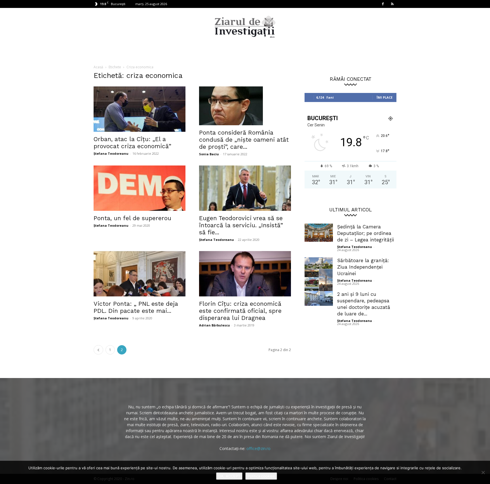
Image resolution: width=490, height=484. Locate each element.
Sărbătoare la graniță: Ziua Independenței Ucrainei (363, 267)
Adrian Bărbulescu (214, 325)
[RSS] (392, 4)
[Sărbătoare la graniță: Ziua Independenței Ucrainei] (319, 276)
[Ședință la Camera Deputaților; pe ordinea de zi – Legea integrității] (319, 233)
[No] (483, 472)
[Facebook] (383, 4)
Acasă (98, 67)
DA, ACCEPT (229, 476)
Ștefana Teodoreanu (111, 153)
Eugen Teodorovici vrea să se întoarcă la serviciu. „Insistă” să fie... (241, 225)
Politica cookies (261, 476)
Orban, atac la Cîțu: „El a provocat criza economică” (132, 142)
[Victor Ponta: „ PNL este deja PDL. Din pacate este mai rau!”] (139, 273)
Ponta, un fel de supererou (132, 218)
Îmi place (384, 97)
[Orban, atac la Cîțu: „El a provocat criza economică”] (139, 109)
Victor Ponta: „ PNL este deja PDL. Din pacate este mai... (136, 307)
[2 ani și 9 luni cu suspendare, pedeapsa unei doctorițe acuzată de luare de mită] (319, 298)
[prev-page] (98, 349)
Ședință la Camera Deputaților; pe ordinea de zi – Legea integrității (365, 233)
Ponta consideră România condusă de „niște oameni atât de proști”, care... (244, 139)
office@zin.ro (258, 448)
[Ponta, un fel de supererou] (139, 188)
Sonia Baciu (209, 154)
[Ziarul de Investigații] (245, 27)
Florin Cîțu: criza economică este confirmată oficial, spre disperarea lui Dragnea (240, 310)
